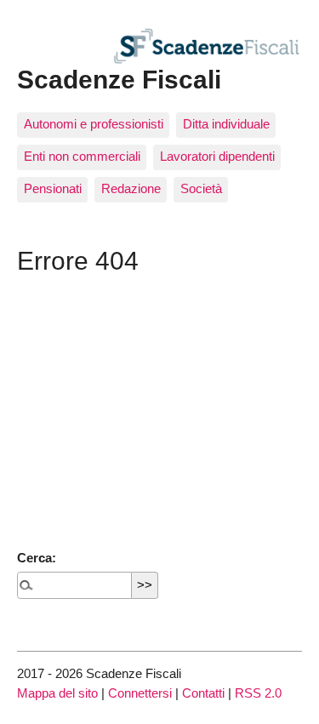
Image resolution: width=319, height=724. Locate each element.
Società (201, 188)
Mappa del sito (57, 693)
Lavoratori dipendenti (217, 156)
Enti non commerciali (82, 156)
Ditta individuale (226, 124)
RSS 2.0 (258, 693)
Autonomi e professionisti (93, 124)
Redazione (131, 188)
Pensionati (53, 188)
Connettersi (140, 693)
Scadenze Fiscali (119, 79)
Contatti (203, 693)
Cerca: (36, 557)
